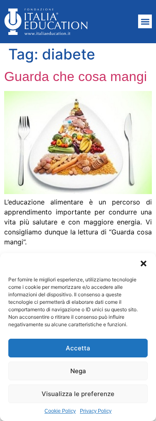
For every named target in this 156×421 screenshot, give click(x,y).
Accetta (78, 348)
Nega (78, 371)
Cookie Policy (60, 411)
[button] (143, 263)
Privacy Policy (95, 411)
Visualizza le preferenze (78, 394)
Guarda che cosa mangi (75, 76)
